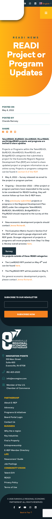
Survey (9, 251)
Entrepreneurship (12, 445)
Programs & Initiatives (15, 412)
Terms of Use (10, 487)
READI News (26, 37)
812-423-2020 (13, 371)
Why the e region (12, 430)
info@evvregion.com (17, 378)
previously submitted (20, 200)
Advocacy (9, 407)
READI (7, 477)
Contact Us (9, 421)
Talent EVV (9, 472)
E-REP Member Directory (16, 450)
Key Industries (11, 435)
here (29, 243)
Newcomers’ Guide (13, 458)
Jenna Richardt (17, 225)
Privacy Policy (11, 482)
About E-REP (10, 402)
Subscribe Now (26, 314)
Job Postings (10, 463)
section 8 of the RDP (28, 171)
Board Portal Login (13, 416)
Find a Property (11, 440)
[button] (3, 131)
